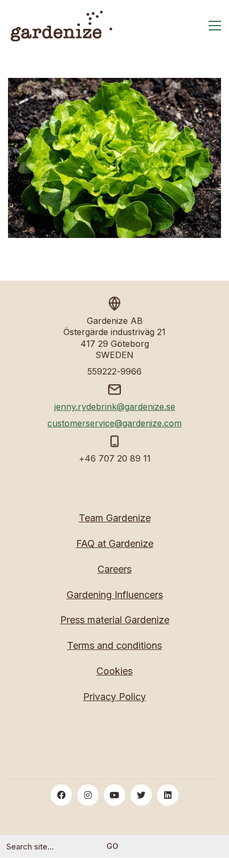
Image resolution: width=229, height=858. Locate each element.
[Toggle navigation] (215, 25)
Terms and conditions (114, 645)
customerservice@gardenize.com (114, 423)
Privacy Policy (114, 696)
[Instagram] (88, 795)
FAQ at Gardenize (114, 543)
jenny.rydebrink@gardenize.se (114, 406)
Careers (114, 569)
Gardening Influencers (115, 594)
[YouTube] (114, 795)
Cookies (114, 671)
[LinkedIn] (167, 795)
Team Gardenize (115, 517)
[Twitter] (141, 795)
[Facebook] (61, 795)
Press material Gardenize (114, 619)
